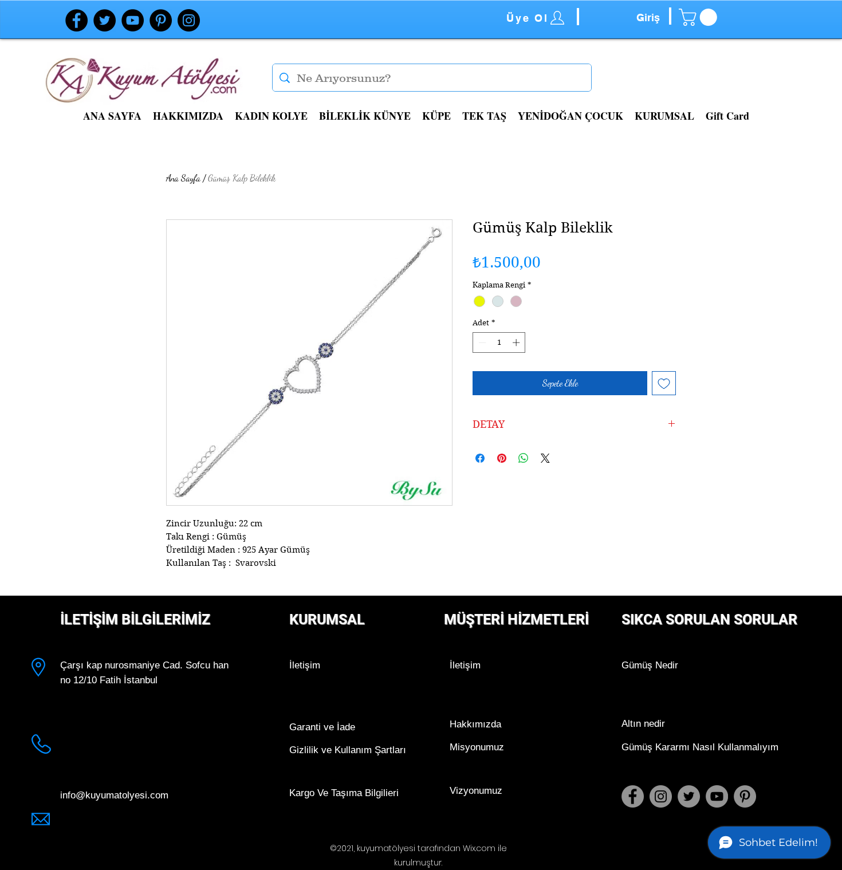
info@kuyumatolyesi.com (114, 795)
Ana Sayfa (183, 177)
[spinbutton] (499, 342)
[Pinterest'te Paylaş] (502, 458)
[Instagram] (189, 20)
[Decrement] (481, 342)
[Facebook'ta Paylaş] (480, 458)
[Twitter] (104, 20)
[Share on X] (545, 458)
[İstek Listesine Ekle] (664, 383)
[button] (700, 17)
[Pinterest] (160, 20)
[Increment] (517, 342)
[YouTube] (132, 20)
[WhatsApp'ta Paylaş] (523, 458)
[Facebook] (76, 20)
